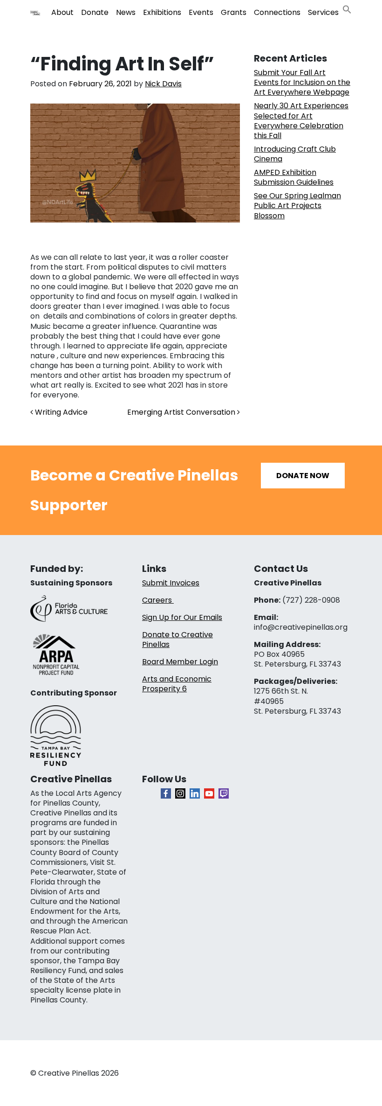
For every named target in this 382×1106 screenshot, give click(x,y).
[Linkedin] (195, 793)
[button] (347, 8)
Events (201, 12)
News (126, 12)
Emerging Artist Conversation (182, 412)
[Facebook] (166, 793)
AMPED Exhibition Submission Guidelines (294, 177)
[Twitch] (223, 793)
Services (323, 12)
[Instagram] (180, 793)
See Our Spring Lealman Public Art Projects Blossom (297, 205)
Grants (233, 12)
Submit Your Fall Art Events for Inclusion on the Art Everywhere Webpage (302, 82)
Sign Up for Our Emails (182, 617)
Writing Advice (60, 412)
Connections (277, 12)
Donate (95, 12)
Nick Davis (163, 83)
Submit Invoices (170, 582)
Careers (158, 600)
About (62, 12)
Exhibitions (162, 12)
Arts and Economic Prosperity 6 (176, 684)
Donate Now (302, 475)
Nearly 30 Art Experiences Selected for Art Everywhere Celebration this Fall (301, 120)
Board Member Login (180, 661)
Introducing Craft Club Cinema (295, 154)
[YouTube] (209, 793)
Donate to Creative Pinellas (177, 639)
